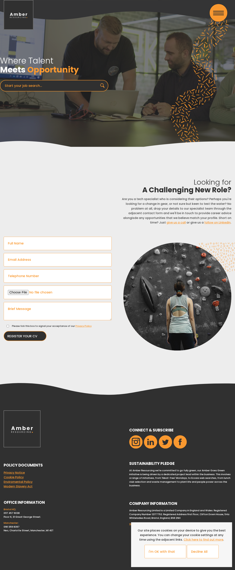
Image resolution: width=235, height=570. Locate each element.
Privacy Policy (83, 326)
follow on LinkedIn (217, 222)
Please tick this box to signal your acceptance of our (52, 326)
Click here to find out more (203, 540)
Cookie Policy (14, 477)
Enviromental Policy (18, 482)
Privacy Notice (14, 473)
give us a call (176, 222)
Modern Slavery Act (18, 486)
